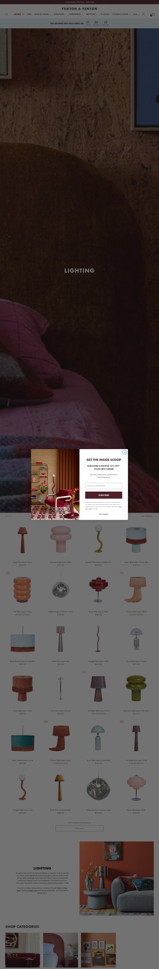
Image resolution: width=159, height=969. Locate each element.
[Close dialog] (125, 452)
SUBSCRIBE (103, 495)
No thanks (103, 514)
